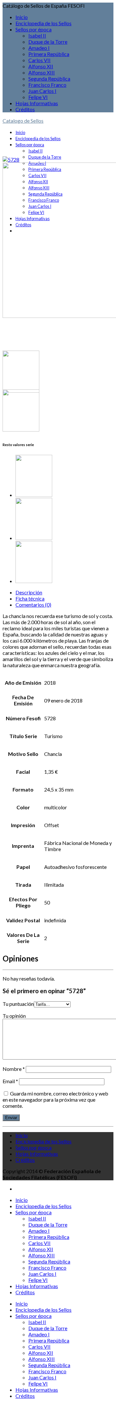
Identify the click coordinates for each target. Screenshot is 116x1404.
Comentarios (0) (33, 604)
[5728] (11, 159)
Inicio (21, 17)
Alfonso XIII (41, 72)
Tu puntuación (18, 1004)
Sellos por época (33, 29)
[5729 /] (64, 476)
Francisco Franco (47, 85)
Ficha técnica (29, 598)
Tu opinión (14, 1016)
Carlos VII (39, 60)
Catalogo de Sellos (23, 121)
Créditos (25, 109)
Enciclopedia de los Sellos (43, 23)
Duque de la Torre (47, 42)
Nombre (14, 1069)
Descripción (28, 592)
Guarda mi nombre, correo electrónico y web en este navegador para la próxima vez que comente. (55, 1099)
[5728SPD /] (64, 519)
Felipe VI (38, 97)
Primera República (48, 54)
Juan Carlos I (42, 91)
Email (10, 1081)
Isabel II (37, 35)
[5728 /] (64, 562)
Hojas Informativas (36, 103)
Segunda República (49, 78)
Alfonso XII (40, 66)
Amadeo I (39, 48)
